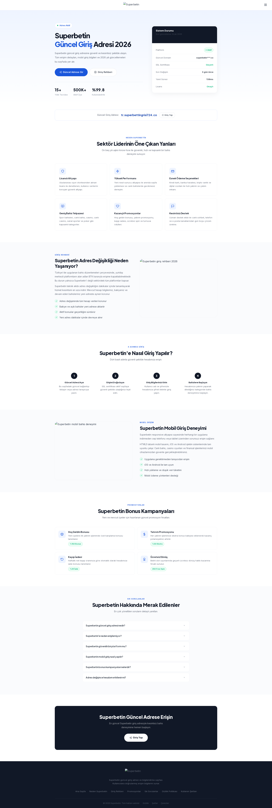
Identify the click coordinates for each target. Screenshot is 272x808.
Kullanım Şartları (189, 791)
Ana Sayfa (80, 791)
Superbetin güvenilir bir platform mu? (106, 646)
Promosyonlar (134, 791)
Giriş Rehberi (105, 72)
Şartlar (155, 803)
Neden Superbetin (98, 791)
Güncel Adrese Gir (73, 72)
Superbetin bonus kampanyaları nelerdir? (108, 667)
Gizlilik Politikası (169, 791)
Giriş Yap (168, 115)
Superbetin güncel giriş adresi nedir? (105, 625)
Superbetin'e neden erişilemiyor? (104, 635)
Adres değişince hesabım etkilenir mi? (106, 677)
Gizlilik (146, 803)
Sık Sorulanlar (151, 791)
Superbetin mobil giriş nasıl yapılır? (104, 656)
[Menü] (265, 5)
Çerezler (165, 803)
